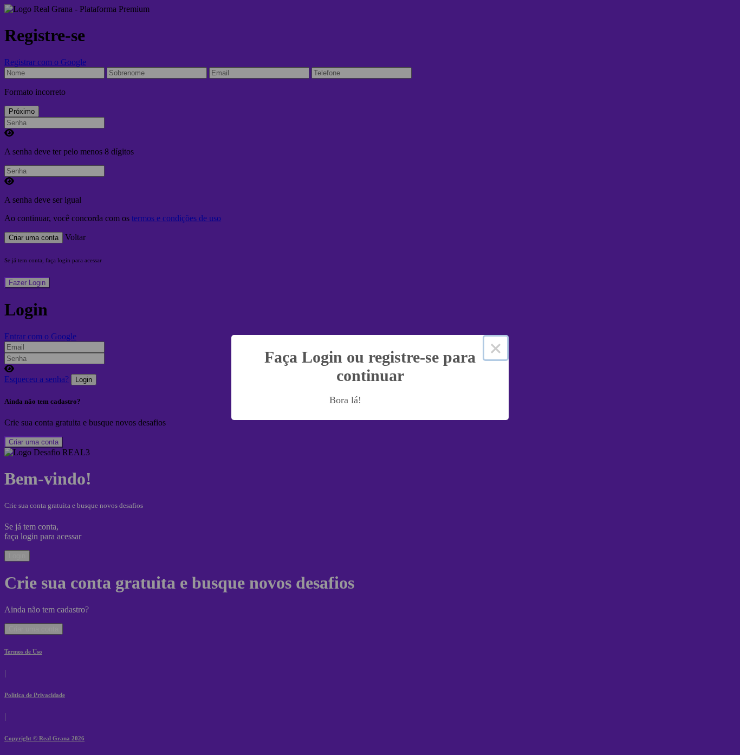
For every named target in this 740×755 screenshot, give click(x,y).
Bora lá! (345, 400)
